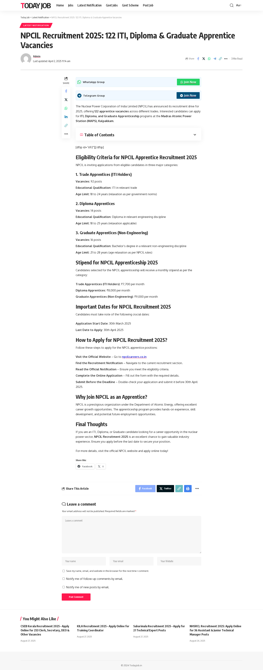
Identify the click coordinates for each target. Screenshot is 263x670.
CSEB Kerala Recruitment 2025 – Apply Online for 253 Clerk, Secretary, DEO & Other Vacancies (45, 630)
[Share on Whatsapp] (209, 59)
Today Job (36, 5)
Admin (36, 56)
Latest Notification (36, 25)
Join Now (190, 82)
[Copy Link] (220, 59)
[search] (231, 5)
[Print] (188, 488)
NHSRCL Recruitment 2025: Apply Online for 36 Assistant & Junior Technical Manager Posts (215, 630)
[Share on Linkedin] (66, 117)
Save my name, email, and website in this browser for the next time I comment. (107, 570)
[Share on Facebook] (198, 59)
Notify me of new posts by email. (87, 587)
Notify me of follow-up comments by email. (94, 579)
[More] (225, 59)
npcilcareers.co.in (134, 357)
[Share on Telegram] (214, 59)
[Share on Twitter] (203, 59)
